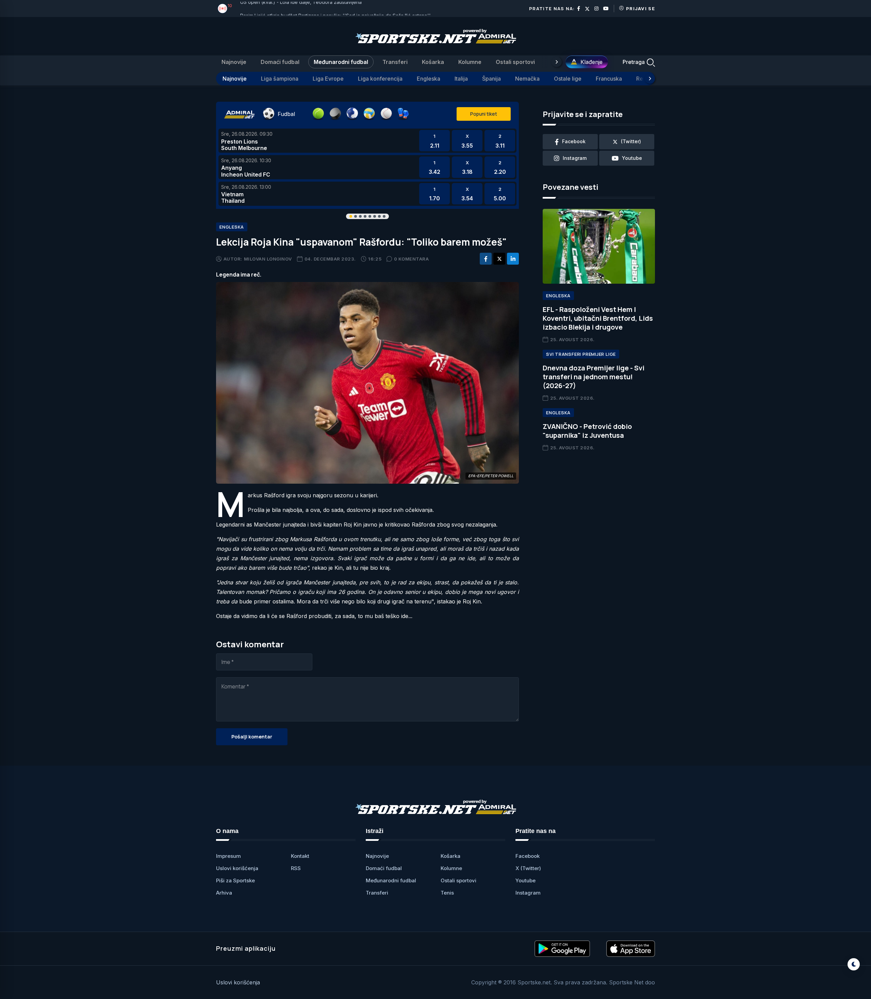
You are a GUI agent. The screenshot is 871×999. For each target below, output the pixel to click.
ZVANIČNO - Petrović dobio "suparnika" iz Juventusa (587, 431)
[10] (222, 8)
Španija (491, 78)
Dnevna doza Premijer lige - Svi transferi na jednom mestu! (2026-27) (593, 376)
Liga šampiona (279, 78)
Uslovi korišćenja (237, 868)
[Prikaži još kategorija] (557, 62)
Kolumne (469, 62)
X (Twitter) (528, 868)
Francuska (609, 78)
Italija (461, 78)
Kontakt (300, 856)
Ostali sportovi (515, 62)
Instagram (528, 892)
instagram (575, 158)
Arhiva (224, 892)
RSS (296, 868)
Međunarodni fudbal (341, 62)
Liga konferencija (380, 78)
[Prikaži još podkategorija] (650, 78)
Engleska (428, 78)
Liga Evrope (328, 78)
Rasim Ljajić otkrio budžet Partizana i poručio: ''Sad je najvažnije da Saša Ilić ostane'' (335, 8)
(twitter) (631, 141)
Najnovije (233, 62)
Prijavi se (640, 8)
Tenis (447, 892)
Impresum (228, 856)
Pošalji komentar (251, 736)
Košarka (433, 62)
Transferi (395, 62)
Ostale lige (567, 78)
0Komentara (411, 259)
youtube (632, 158)
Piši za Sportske (235, 880)
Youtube (525, 880)
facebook (574, 141)
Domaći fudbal (280, 62)
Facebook (527, 856)
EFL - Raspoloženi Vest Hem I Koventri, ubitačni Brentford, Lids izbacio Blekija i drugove (598, 318)
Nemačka (527, 78)
